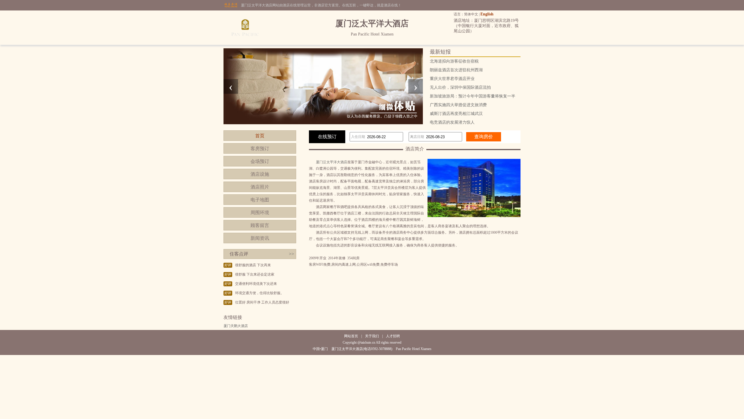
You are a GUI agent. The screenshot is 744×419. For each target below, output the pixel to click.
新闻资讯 (260, 238)
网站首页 (351, 336)
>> (291, 253)
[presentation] (230, 86)
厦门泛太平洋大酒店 (331, 162)
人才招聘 (393, 336)
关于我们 (372, 336)
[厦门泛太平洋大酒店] (245, 44)
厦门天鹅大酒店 (235, 326)
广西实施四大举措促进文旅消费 (458, 105)
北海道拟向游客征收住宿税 (454, 61)
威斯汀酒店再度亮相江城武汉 (456, 113)
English (486, 14)
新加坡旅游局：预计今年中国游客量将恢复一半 (472, 96)
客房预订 (260, 148)
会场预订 (260, 161)
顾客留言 (260, 225)
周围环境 (260, 212)
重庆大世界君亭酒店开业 (452, 79)
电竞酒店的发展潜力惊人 (452, 122)
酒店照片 (260, 186)
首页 (259, 135)
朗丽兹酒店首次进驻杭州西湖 (456, 70)
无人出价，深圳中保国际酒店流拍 (460, 87)
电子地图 (260, 199)
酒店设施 (260, 174)
